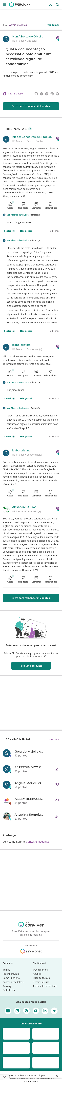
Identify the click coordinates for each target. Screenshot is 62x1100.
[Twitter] (47, 94)
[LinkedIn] (52, 94)
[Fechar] (56, 1075)
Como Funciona (11, 977)
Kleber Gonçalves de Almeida (32, 136)
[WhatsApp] (36, 94)
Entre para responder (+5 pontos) (31, 106)
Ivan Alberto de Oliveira (27, 36)
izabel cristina (21, 344)
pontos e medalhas (37, 841)
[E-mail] (57, 94)
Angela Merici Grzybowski (29, 783)
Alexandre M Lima (24, 507)
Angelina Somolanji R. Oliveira (29, 814)
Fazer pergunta (11, 973)
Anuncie (37, 973)
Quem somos (40, 969)
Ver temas (53, 24)
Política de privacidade (45, 986)
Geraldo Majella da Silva (29, 751)
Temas (6, 969)
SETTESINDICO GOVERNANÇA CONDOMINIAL (29, 767)
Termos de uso (41, 982)
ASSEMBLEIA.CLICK (29, 799)
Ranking (7, 986)
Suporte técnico (41, 977)
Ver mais (54, 739)
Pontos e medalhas (13, 982)
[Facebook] (41, 94)
